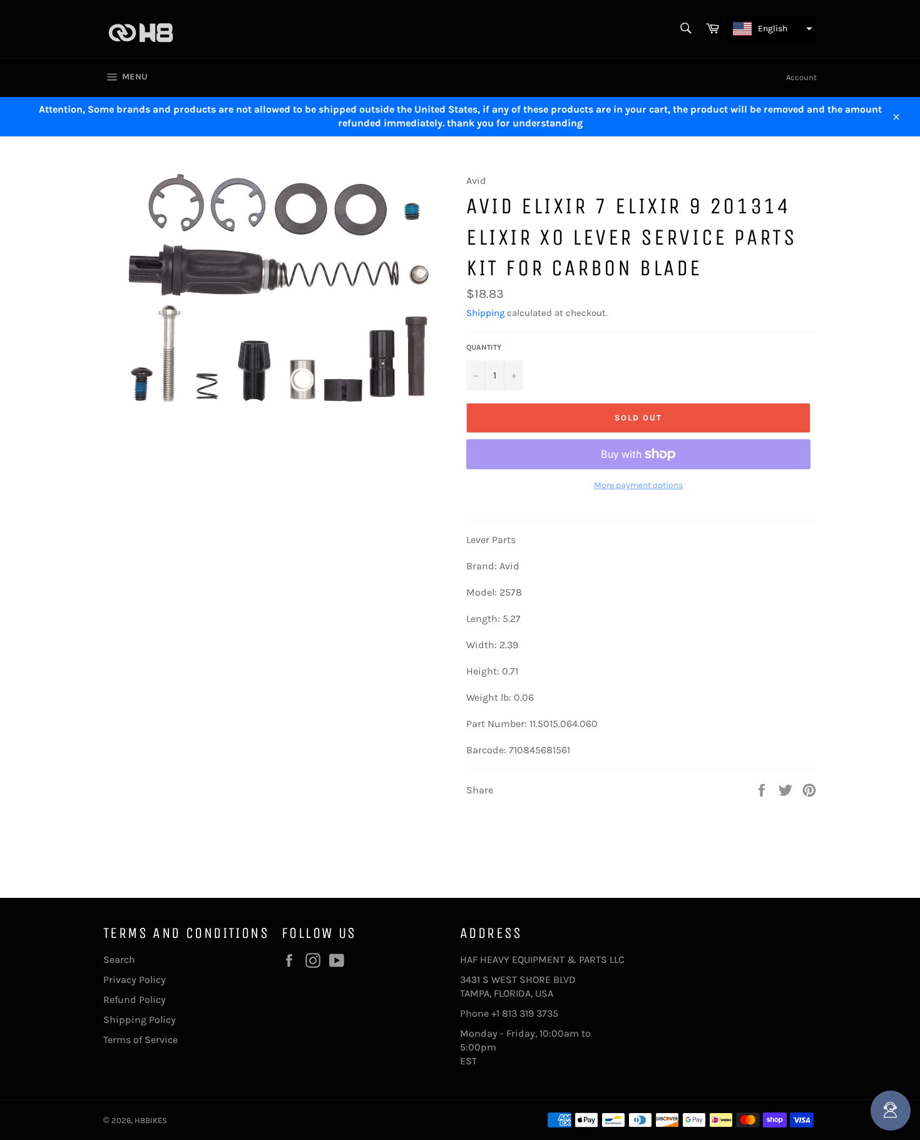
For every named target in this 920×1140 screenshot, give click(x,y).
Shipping (485, 312)
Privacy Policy (134, 979)
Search (119, 959)
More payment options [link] (638, 485)
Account (801, 77)
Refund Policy (134, 999)
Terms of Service (140, 1040)
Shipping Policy (139, 1019)
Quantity (483, 347)
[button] (771, 28)
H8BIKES (151, 1120)
